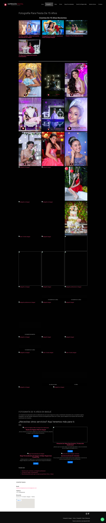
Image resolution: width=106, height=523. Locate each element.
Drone (60, 4)
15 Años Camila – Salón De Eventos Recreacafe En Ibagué (29, 36)
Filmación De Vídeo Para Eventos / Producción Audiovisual (70, 444)
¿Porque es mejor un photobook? (30, 472)
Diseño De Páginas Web (81, 4)
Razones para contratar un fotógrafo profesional (33, 471)
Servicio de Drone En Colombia (70, 456)
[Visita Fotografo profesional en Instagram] (86, 514)
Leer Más (36, 436)
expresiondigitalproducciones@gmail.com (26, 488)
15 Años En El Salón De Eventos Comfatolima (28, 55)
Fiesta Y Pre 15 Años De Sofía (74, 36)
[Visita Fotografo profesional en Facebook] (88, 514)
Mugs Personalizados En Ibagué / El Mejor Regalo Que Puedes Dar (36, 456)
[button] (102, 519)
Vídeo (55, 4)
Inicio (42, 4)
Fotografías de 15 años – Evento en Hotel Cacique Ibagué (52, 36)
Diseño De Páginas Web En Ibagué (36, 429)
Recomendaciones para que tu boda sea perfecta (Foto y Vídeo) (37, 474)
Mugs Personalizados (69, 4)
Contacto (100, 4)
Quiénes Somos (92, 4)
